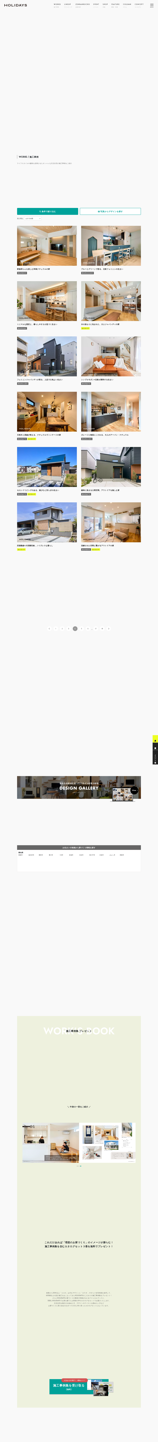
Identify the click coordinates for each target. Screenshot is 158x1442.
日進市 (102, 855)
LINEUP (68, 5)
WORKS (57, 5)
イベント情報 (155, 757)
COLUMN (127, 5)
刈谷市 (81, 855)
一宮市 (61, 855)
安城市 (71, 855)
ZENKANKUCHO (83, 5)
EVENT (96, 5)
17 (96, 629)
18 (102, 629)
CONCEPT (139, 5)
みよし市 (112, 855)
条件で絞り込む (49, 211)
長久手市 (92, 855)
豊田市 (41, 855)
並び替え (20, 218)
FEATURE (115, 5)
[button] (77, 1166)
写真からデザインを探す (111, 211)
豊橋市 (20, 855)
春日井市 (31, 855)
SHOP (105, 5)
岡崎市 (122, 855)
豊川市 (51, 855)
